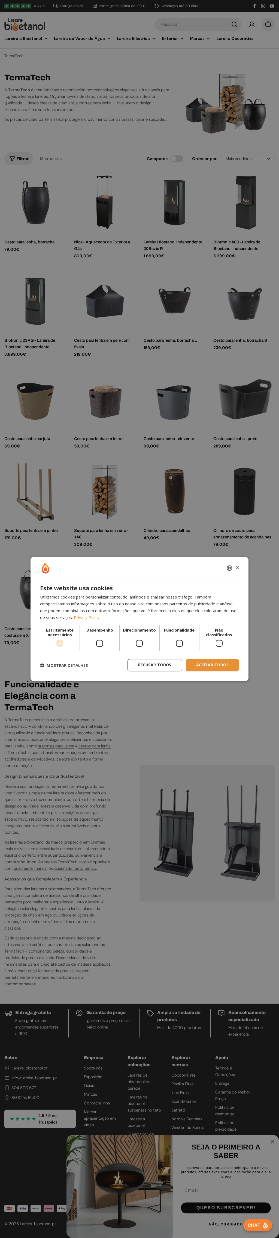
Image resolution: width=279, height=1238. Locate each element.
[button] (64, 665)
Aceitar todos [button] (212, 665)
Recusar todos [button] (154, 665)
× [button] (237, 568)
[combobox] (229, 568)
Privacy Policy (86, 617)
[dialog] (139, 619)
